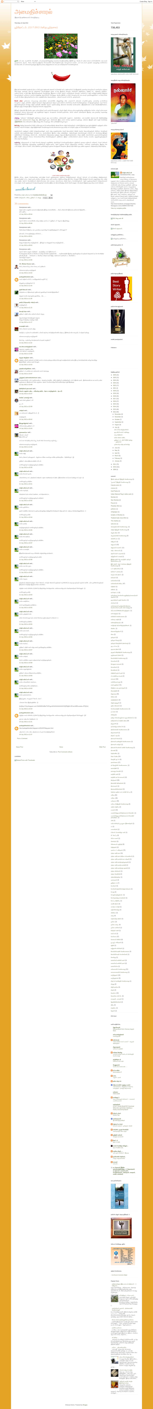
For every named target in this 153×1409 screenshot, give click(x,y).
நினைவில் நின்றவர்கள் (117, 783)
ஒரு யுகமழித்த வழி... (118, 1147)
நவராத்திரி (114, 768)
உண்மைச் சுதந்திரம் (118, 1049)
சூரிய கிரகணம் (115, 706)
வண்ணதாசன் (117, 1119)
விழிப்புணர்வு (114, 987)
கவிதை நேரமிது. (117, 1052)
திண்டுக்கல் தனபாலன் (25, 388)
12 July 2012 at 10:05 (25, 260)
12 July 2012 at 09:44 (25, 214)
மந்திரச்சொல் (18, 121)
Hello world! (116, 1093)
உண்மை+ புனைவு (116, 571)
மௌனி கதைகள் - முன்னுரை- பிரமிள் (122, 1126)
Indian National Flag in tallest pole (121, 494)
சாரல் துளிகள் (115, 685)
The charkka (114, 521)
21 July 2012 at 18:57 (25, 650)
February (117, 458)
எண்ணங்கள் (114, 580)
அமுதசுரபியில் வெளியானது (118, 535)
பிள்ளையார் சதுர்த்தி (116, 844)
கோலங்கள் (114, 667)
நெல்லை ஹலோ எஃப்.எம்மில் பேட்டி (120, 792)
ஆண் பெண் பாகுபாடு (117, 553)
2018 (114, 396)
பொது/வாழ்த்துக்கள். (117, 895)
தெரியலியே (114, 753)
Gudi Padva (114, 491)
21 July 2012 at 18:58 (25, 663)
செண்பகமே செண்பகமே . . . (120, 1066)
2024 (114, 380)
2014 (114, 406)
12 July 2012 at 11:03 (25, 285)
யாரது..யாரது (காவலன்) (119, 1158)
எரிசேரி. (113, 589)
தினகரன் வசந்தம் (116, 744)
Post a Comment (22, 738)
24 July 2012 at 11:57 (25, 734)
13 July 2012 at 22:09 (25, 406)
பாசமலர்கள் (114, 829)
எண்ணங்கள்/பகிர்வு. (116, 583)
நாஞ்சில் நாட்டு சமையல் (117, 777)
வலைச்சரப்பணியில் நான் (118, 960)
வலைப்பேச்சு (114, 966)
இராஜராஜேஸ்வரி (24, 423)
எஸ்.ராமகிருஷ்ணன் (118, 1034)
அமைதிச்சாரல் (33, 11)
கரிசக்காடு (116, 1040)
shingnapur (114, 512)
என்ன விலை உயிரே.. (120, 437)
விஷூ (112, 990)
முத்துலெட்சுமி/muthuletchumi (28, 377)
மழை (112, 915)
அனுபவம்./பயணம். (116, 547)
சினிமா (113, 697)
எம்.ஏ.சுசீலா (116, 1070)
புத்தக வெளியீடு (115, 874)
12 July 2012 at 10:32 (25, 273)
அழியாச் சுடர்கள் (118, 1124)
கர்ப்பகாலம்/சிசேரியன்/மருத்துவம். (120, 610)
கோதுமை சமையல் (116, 664)
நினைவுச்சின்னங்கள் (117, 789)
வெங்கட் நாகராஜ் (24, 397)
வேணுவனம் (116, 1065)
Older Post (102, 747)
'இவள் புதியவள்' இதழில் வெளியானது (121, 479)
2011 (114, 464)
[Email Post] (51, 195)
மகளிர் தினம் (114, 904)
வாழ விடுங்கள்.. (118, 435)
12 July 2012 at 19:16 (25, 364)
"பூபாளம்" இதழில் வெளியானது (119, 482)
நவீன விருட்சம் (117, 1081)
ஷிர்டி (112, 1005)
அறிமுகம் (113, 541)
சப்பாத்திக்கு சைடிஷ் (116, 676)
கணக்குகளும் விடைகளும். (120, 1131)
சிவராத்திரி (114, 691)
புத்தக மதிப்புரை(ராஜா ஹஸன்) (119, 868)
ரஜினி (112, 945)
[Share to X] (48, 198)
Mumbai (113, 497)
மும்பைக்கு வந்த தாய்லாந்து (122, 444)
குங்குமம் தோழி (115, 640)
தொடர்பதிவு (114, 756)
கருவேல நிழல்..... (118, 1151)
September (118, 422)
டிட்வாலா (113, 712)
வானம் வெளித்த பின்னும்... (120, 1146)
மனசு (114, 1076)
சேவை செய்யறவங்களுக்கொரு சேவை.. (123, 1320)
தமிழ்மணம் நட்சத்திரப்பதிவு (118, 720)
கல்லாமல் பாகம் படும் (118, 1061)
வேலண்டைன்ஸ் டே (116, 996)
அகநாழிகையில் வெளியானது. (119, 527)
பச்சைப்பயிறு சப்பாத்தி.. (126, 1370)
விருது (39, 197)
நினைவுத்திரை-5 (117, 1072)
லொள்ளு (113, 957)
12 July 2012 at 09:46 (25, 223)
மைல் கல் (113, 933)
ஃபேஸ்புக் (113, 603)
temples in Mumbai (116, 515)
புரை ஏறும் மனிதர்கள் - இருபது (121, 1153)
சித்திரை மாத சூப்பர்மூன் (118, 688)
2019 (114, 393)
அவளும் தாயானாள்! (118, 1136)
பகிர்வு (28, 197)
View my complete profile (118, 208)
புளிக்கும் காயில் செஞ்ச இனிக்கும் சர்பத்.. (125, 1382)
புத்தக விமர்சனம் (115, 871)
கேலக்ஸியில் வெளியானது (118, 658)
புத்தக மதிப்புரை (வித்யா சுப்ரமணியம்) (121, 856)
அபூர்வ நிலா (114, 533)
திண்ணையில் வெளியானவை (119, 729)
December (118, 414)
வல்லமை (115, 1092)
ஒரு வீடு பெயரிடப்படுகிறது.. (122, 432)
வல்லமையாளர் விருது (29, 120)
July (116, 427)
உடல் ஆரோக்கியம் (116, 568)
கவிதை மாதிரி (115, 619)
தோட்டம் (115, 1140)
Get (113, 1275)
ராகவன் (115, 1162)
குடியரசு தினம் (115, 649)
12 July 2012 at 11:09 (25, 298)
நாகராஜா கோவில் (116, 771)
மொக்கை (113, 936)
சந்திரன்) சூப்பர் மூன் (117, 673)
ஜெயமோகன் (116, 1027)
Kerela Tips (116, 1115)
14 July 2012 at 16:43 (25, 428)
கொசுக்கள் (114, 661)
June (116, 448)
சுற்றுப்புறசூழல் (115, 703)
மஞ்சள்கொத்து (115, 910)
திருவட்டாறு (114, 735)
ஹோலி (113, 1011)
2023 (114, 383)
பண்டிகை (113, 801)
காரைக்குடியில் (116, 1036)
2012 (114, 412)
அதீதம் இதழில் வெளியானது (119, 530)
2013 (114, 409)
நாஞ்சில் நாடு (114, 774)
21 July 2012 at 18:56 (25, 637)
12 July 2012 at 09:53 (25, 245)
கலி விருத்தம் (114, 613)
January (117, 461)
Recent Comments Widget (120, 1275)
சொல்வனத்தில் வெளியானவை (119, 709)
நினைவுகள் (114, 786)
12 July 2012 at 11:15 (25, 307)
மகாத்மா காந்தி (115, 907)
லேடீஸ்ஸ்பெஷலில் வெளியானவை (120, 951)
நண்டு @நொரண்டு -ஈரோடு (27, 302)
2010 (114, 467)
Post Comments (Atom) (65, 752)
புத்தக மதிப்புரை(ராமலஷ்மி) (118, 865)
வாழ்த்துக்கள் (114, 978)
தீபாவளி (113, 750)
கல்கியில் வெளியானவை (118, 616)
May (116, 450)
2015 (114, 404)
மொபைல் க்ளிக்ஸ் (116, 939)
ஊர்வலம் (113, 577)
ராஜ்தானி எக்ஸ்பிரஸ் (116, 948)
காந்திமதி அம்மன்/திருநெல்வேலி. (120, 625)
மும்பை (113, 921)
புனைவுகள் (114, 880)
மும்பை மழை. (115, 924)
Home (61, 747)
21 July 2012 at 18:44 (25, 517)
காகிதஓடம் (116, 1097)
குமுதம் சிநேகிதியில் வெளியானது (120, 652)
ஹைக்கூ (113, 1008)
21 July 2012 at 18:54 (25, 595)
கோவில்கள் (114, 670)
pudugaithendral (24, 277)
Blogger (85, 1405)
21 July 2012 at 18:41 (25, 484)
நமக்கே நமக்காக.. (117, 1328)
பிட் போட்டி (114, 835)
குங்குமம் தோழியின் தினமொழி (119, 643)
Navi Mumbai (115, 500)
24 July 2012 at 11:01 (25, 722)
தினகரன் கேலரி (115, 738)
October (117, 419)
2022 (114, 385)
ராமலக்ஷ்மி (22, 326)
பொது (112, 892)
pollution (113, 509)
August (117, 424)
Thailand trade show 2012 (118, 518)
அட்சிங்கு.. (115, 1337)
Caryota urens (115, 485)
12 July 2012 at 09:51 (25, 236)
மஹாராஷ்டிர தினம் (116, 918)
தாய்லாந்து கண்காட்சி (117, 726)
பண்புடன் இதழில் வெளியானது (119, 804)
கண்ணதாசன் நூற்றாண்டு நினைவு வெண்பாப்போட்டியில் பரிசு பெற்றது (120, 606)
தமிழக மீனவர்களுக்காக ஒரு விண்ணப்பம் (122, 718)
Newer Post (19, 747)
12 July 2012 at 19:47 (25, 373)
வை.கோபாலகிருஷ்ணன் (26, 346)
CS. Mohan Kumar (25, 264)
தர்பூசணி (113, 723)
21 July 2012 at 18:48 (25, 559)
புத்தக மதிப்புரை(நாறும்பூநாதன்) (120, 862)
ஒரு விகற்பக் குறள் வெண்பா (119, 600)
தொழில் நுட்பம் (115, 759)
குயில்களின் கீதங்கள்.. (119, 1156)
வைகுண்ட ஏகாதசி (116, 999)
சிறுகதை (113, 694)
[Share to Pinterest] (52, 198)
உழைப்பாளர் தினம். (116, 574)
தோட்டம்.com (116, 1142)
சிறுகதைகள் (116, 1047)
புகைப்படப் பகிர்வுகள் (117, 850)
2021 (114, 388)
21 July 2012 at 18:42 (25, 500)
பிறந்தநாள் (114, 847)
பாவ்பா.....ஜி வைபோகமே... (119, 1347)
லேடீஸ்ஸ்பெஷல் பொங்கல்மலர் (119, 954)
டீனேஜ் (113, 715)
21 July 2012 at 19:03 (25, 688)
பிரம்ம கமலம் (114, 838)
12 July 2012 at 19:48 (25, 384)
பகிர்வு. (113, 798)
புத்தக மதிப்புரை (115, 853)
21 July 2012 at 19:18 (25, 709)
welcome (113, 524)
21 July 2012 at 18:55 (25, 607)
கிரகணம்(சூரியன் (116, 631)
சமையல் (113, 679)
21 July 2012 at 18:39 (25, 467)
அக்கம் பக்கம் (117, 1113)
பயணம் (113, 810)
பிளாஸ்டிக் (113, 841)
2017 (114, 398)
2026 (114, 375)
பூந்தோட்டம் (33, 197)
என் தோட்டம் (114, 592)
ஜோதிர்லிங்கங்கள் (116, 1002)
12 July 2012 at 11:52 (25, 343)
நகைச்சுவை (114, 762)
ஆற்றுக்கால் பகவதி (116, 556)
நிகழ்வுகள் (22, 197)
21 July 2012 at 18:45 (25, 530)
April (116, 453)
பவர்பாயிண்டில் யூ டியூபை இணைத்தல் (121, 823)
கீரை (112, 634)
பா (111, 826)
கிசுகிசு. (113, 628)
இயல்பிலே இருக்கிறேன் (119, 1120)
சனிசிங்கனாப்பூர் (115, 682)
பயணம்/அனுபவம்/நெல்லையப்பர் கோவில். (122, 813)
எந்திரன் (113, 586)
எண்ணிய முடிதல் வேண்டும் (120, 1129)
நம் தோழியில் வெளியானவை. (119, 765)
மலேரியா (113, 913)
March (117, 455)
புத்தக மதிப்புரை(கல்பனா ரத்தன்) (120, 859)
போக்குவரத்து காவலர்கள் (118, 898)
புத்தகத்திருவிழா (115, 877)
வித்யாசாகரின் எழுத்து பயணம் (121, 1085)
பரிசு (112, 820)
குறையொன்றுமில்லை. (25, 368)
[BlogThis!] (46, 198)
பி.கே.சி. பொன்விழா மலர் (118, 832)
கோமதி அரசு (23, 311)
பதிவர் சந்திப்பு (115, 807)
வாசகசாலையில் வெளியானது (119, 972)
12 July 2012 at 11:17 (25, 322)
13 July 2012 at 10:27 (25, 393)
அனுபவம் (113, 544)
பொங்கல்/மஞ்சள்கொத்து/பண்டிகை (121, 889)
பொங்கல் (113, 886)
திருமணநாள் (114, 732)
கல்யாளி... (115, 1163)
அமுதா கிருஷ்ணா (24, 357)
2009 (114, 469)
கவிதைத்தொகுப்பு (116, 622)
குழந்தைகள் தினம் (116, 655)
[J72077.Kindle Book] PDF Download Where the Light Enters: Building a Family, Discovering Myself (123, 1107)
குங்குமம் (113, 637)
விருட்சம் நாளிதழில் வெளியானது (120, 981)
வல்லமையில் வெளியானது (118, 969)
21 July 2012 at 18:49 (25, 572)
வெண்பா (113, 993)
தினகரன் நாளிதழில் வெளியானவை (121, 741)
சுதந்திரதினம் (114, 700)
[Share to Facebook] (50, 198)
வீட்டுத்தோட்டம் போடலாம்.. (127, 1295)
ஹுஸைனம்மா (23, 432)
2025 (114, 377)
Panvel (113, 503)
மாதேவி (21, 410)
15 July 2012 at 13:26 (25, 447)
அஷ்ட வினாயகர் (115, 550)
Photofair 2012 (115, 506)
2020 (114, 391)
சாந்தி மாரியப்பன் (24, 451)
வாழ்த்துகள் (114, 975)
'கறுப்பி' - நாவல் (117, 1077)
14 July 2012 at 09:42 (25, 419)
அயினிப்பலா (114, 538)
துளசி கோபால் (23, 289)
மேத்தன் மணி (115, 930)
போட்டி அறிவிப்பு (115, 901)
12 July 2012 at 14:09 (25, 353)
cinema (113, 488)
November (118, 417)
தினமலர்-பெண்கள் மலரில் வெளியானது (122, 747)
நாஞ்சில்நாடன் (117, 1059)
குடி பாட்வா (114, 646)
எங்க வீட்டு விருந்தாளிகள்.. (121, 429)
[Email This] (44, 198)
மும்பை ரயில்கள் (115, 927)
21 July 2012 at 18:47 (25, 543)
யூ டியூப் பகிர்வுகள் (116, 942)
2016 (114, 401)
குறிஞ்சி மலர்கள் (117, 1135)
